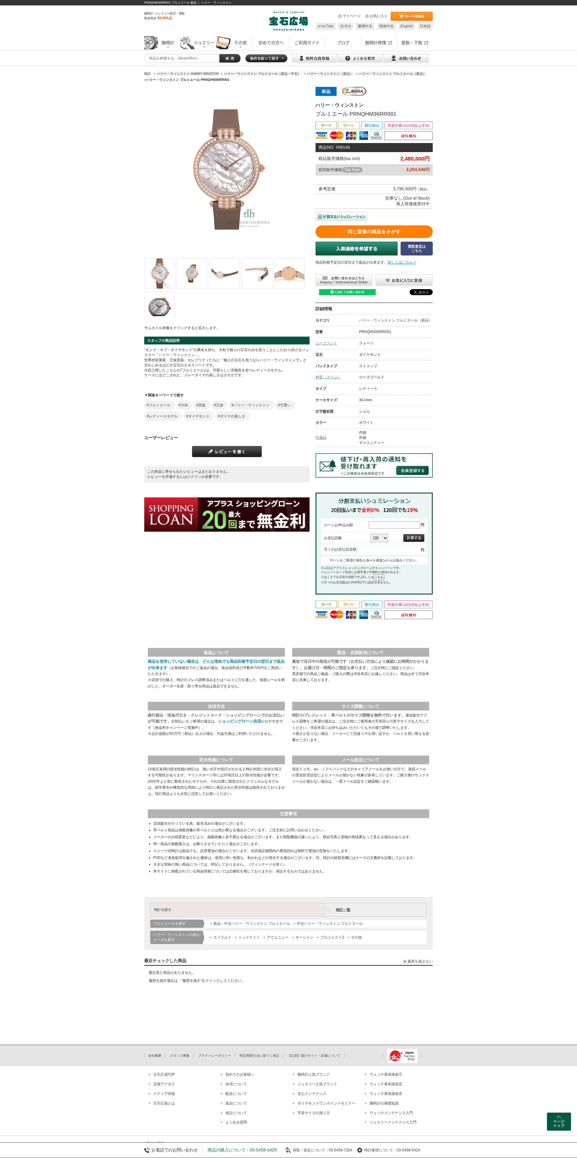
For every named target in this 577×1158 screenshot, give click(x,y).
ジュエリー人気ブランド (317, 1084)
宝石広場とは (164, 1103)
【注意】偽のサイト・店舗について (314, 1055)
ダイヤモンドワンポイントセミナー (326, 1103)
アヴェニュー (277, 937)
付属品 (321, 437)
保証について (236, 1113)
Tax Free (352, 169)
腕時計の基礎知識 (384, 1103)
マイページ (352, 16)
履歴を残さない (420, 961)
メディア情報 (164, 1094)
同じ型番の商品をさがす (374, 231)
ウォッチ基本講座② (386, 1084)
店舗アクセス (164, 1084)
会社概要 (154, 1055)
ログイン (194, 477)
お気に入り (379, 16)
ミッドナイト (249, 937)
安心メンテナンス (312, 1094)
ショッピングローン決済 (239, 721)
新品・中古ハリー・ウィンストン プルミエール (251, 923)
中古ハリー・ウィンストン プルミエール (330, 923)
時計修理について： (380, 1150)
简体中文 (386, 26)
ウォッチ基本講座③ (386, 1094)
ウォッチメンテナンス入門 (391, 1113)
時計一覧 (343, 910)
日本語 (425, 26)
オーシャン (304, 937)
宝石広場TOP (164, 1074)
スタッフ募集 (180, 1055)
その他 (356, 937)
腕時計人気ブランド (314, 1074)
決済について (236, 1084)
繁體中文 (365, 26)
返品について (236, 1103)
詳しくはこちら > (402, 262)
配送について (236, 1094)
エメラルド (222, 937)
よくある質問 (236, 1122)
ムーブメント (326, 343)
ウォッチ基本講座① (386, 1074)
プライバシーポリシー (214, 1055)
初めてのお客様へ (239, 1074)
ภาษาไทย (325, 26)
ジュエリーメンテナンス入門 (393, 1122)
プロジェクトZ (332, 937)
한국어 (345, 26)
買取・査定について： (311, 1150)
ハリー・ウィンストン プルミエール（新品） (395, 320)
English (407, 26)
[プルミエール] (160, 273)
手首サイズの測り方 (314, 1113)
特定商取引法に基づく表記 (259, 1055)
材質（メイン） (328, 377)
